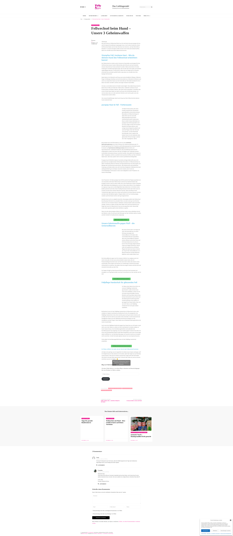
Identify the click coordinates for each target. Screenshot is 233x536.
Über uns (146, 15)
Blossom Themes (85, 533)
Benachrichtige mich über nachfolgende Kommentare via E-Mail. (107, 510)
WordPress (95, 533)
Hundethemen (93, 15)
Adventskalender (134, 432)
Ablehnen (215, 530)
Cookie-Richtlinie (203, 533)
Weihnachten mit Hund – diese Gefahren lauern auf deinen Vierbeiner (115, 422)
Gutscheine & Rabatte (116, 15)
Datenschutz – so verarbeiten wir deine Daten (213, 533)
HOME (84, 15)
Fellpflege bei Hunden (127, 388)
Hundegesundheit (95, 25)
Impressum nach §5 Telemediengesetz (225, 533)
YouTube (138, 15)
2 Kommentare (95, 43)
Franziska (93, 40)
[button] (230, 520)
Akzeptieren (205, 530)
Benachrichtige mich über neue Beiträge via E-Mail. (104, 513)
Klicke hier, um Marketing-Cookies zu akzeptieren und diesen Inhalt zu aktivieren (121, 363)
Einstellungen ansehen (226, 530)
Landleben (104, 15)
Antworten (101, 465)
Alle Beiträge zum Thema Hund (115, 388)
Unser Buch (129, 15)
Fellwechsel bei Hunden (106, 390)
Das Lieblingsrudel (120, 6)
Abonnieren (105, 378)
